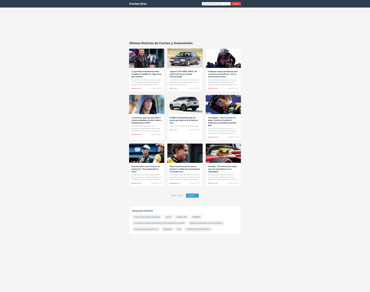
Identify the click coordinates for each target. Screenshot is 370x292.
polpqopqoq (168, 229)
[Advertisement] (185, 24)
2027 (179, 229)
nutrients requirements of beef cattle (147, 217)
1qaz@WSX (196, 217)
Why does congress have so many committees (206, 223)
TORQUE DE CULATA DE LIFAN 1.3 (198, 229)
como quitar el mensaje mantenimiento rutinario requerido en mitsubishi (159, 223)
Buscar (236, 4)
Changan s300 (182, 217)
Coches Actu (138, 3)
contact (168, 217)
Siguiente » (192, 195)
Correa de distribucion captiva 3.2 (146, 229)
